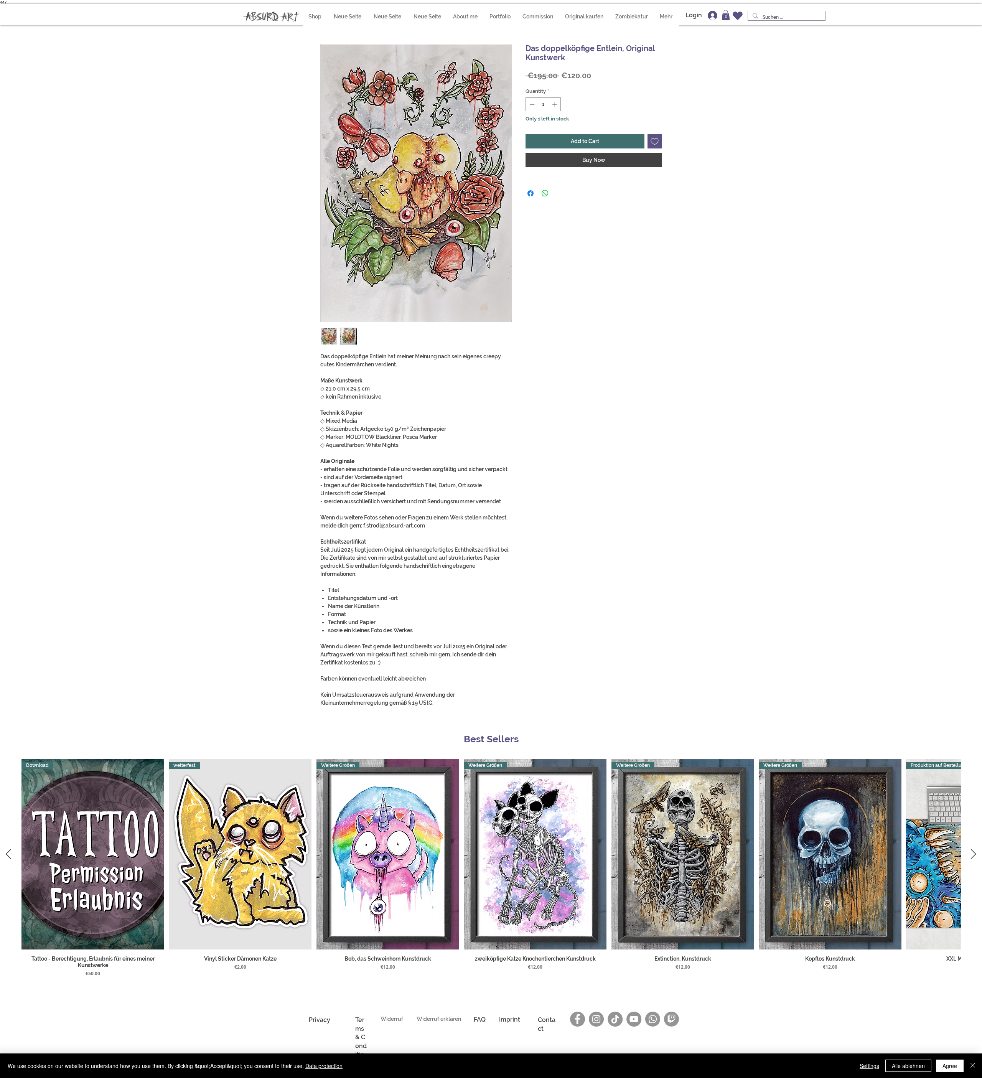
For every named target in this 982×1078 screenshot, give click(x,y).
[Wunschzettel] (737, 16)
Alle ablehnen (908, 1066)
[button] (726, 15)
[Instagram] (596, 1019)
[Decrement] (531, 104)
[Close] (972, 1066)
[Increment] (555, 104)
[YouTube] (633, 1019)
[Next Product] (973, 854)
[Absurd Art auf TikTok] (615, 1019)
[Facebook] (577, 1019)
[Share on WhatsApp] (545, 193)
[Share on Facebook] (530, 193)
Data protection (324, 1066)
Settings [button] (869, 1066)
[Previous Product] (8, 854)
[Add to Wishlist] (655, 141)
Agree (949, 1066)
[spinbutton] (543, 104)
